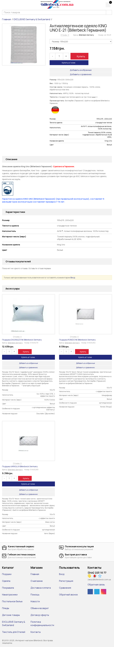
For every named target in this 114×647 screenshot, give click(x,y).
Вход (72, 277)
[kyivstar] (100, 575)
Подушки (6, 574)
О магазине (37, 580)
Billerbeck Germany (86, 35)
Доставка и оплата (41, 587)
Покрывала (8, 587)
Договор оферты (40, 615)
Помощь (35, 594)
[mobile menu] (4, 4)
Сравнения (65, 587)
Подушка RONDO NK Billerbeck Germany (77, 339)
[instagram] (103, 591)
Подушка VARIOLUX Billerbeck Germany (20, 466)
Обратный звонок (68, 594)
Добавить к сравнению (81, 74)
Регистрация (66, 580)
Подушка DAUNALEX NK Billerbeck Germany (22, 339)
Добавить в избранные (81, 70)
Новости (35, 601)
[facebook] (90, 591)
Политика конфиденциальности (42, 623)
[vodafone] (95, 575)
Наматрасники (10, 594)
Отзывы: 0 (65, 35)
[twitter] (97, 591)
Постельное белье (12, 601)
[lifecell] (90, 575)
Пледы (5, 608)
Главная (6, 19)
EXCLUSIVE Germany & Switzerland (32, 19)
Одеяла (6, 580)
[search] (109, 12)
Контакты (36, 632)
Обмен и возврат (40, 608)
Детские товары (11, 615)
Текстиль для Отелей (13, 632)
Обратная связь (96, 584)
